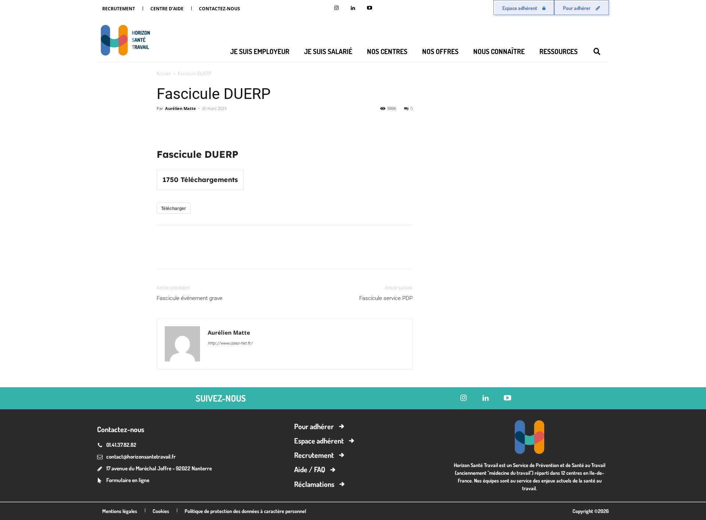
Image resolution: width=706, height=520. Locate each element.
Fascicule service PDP (386, 298)
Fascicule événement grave (189, 298)
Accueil (164, 73)
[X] (181, 125)
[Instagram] (336, 8)
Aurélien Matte (180, 108)
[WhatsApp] (214, 125)
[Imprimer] (248, 125)
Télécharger (173, 208)
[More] (266, 125)
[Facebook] (197, 125)
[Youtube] (369, 8)
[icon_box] (123, 481)
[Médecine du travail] (123, 41)
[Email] (231, 125)
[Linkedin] (353, 8)
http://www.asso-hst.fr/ (230, 343)
